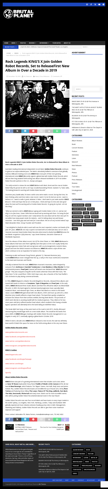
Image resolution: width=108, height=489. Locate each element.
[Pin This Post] (33, 131)
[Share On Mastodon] (65, 131)
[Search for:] (92, 47)
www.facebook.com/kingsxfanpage (18, 359)
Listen (74, 158)
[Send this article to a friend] (41, 131)
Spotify (8, 373)
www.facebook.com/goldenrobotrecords (20, 337)
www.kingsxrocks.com (13, 355)
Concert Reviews (77, 148)
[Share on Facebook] (9, 131)
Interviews (43, 43)
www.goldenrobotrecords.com (16, 332)
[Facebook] (91, 4)
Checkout (81, 480)
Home (6, 43)
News (13, 43)
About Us (67, 43)
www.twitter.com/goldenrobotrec (17, 341)
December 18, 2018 (14, 76)
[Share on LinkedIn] (25, 131)
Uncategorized (77, 190)
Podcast (74, 176)
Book (74, 144)
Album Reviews (77, 141)
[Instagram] (87, 4)
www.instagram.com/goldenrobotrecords (20, 346)
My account (91, 480)
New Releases (77, 165)
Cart (73, 480)
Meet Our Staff (57, 480)
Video (74, 194)
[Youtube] (99, 4)
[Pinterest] (103, 4)
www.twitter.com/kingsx (14, 364)
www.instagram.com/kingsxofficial (18, 368)
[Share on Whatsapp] (57, 131)
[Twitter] (95, 4)
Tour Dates (56, 43)
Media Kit (101, 480)
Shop (66, 480)
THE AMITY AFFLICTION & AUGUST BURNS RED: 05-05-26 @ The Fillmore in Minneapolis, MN (87, 109)
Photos (23, 43)
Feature (74, 151)
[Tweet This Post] (17, 131)
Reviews (32, 43)
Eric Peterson (27, 76)
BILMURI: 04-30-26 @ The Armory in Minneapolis (54, 460)
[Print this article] (49, 131)
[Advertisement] (73, 23)
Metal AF (75, 162)
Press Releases (45, 76)
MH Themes (42, 484)
